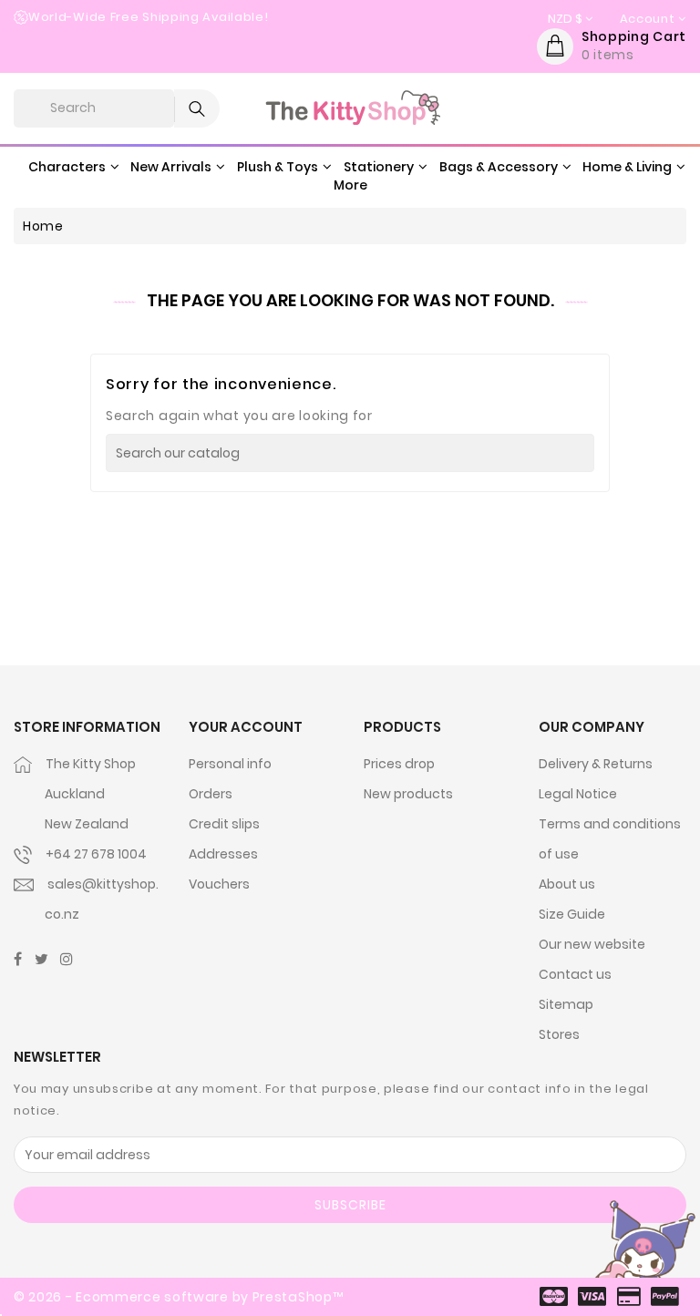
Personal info (230, 764)
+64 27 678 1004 (96, 854)
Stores (559, 1034)
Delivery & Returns (596, 764)
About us (567, 884)
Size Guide (572, 914)
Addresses (223, 854)
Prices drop (399, 764)
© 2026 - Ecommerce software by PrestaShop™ (178, 1297)
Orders (210, 794)
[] (588, 453)
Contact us (575, 974)
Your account (246, 726)
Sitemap (566, 1004)
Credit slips (224, 824)
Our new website (592, 944)
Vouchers (219, 884)
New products (408, 794)
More (350, 185)
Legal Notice (578, 794)
